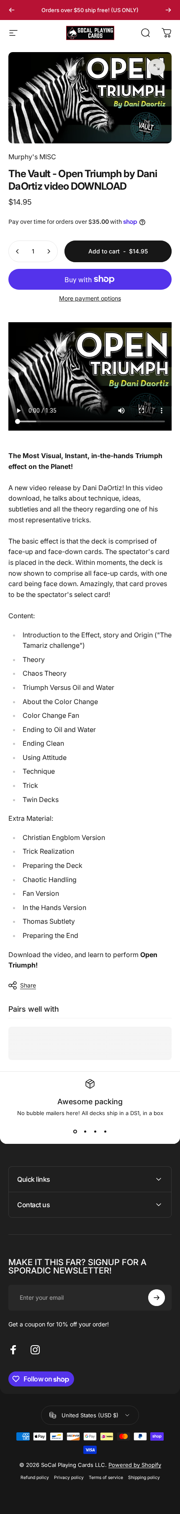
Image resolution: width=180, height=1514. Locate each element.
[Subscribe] (156, 1297)
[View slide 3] (95, 1131)
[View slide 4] (105, 1131)
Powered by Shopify (134, 1464)
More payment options (90, 298)
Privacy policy (69, 1477)
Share (28, 985)
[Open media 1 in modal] (156, 67)
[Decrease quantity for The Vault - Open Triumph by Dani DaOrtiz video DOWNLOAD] (17, 251)
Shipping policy (144, 1477)
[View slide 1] (75, 1131)
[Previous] (12, 10)
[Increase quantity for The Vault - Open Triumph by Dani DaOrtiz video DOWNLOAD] (48, 251)
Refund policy (35, 1477)
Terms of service (106, 1477)
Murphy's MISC (32, 157)
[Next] (168, 10)
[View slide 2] (85, 1131)
